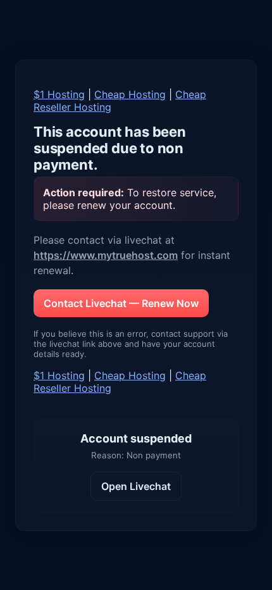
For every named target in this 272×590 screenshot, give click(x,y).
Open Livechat (136, 486)
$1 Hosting (59, 94)
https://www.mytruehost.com (106, 255)
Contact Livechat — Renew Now (121, 303)
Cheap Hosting (130, 94)
